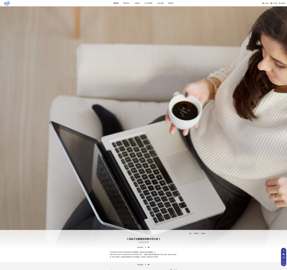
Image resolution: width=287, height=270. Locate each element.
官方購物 (275, 3)
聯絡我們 (170, 3)
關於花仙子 (126, 3)
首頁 (190, 233)
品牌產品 (137, 3)
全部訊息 (203, 233)
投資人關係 (160, 3)
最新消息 (116, 3)
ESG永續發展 (148, 3)
